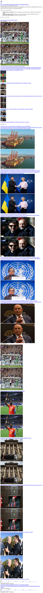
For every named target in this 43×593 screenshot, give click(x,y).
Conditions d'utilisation (19, 586)
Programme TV (3, 586)
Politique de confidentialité (29, 586)
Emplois (12, 586)
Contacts (8, 586)
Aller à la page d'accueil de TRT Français (8, 20)
